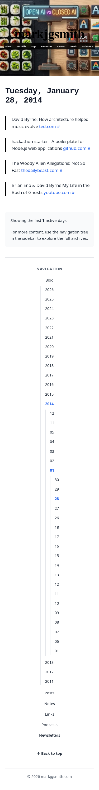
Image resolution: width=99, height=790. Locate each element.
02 (52, 460)
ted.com (47, 126)
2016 (49, 384)
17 (57, 536)
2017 (49, 375)
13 (57, 574)
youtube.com (57, 192)
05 (52, 432)
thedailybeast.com (40, 170)
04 (52, 441)
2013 (49, 662)
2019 (49, 356)
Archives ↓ (88, 46)
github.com (75, 148)
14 (57, 565)
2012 (49, 671)
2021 (49, 337)
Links (49, 714)
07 (57, 631)
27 (57, 508)
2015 (49, 394)
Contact (61, 46)
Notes (49, 703)
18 (57, 527)
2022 (49, 327)
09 (57, 612)
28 (57, 498)
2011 (49, 681)
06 (57, 641)
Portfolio (21, 46)
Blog (49, 280)
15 (57, 555)
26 (57, 517)
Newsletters (49, 735)
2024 (49, 308)
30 (57, 479)
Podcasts (49, 724)
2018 (49, 365)
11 (52, 422)
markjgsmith (50, 33)
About (8, 46)
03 (52, 451)
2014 (49, 403)
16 (57, 546)
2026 (49, 289)
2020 (49, 346)
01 (52, 470)
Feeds (73, 46)
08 (57, 622)
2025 (49, 299)
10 (57, 603)
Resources (46, 46)
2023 (49, 317)
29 (57, 489)
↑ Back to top (49, 753)
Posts (49, 692)
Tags (33, 46)
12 (52, 413)
